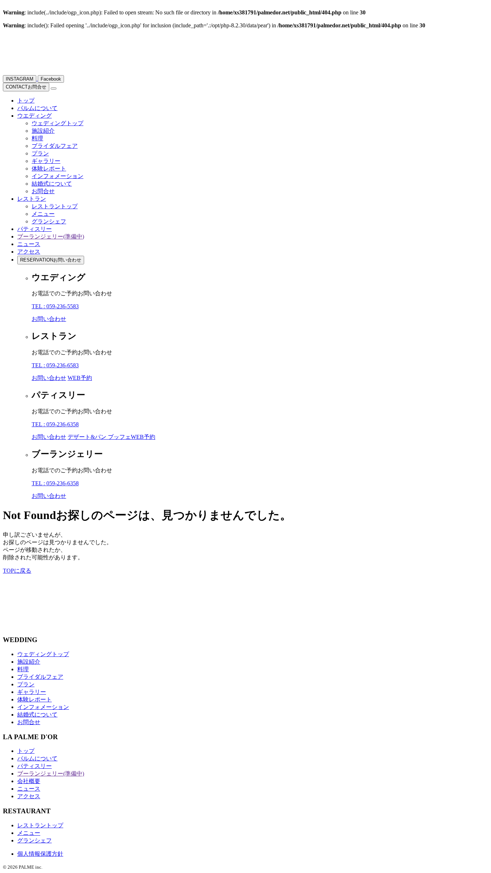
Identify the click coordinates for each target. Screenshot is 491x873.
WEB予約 (80, 378)
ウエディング (34, 116)
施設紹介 (43, 131)
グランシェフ (49, 221)
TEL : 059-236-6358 (55, 424)
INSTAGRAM (19, 79)
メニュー (43, 214)
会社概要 (28, 781)
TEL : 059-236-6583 (55, 365)
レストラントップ (55, 206)
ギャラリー (46, 161)
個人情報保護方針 (40, 854)
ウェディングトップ (57, 123)
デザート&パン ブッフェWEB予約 (111, 437)
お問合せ (26, 87)
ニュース (28, 244)
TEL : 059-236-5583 (55, 306)
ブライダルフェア (55, 146)
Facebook (51, 79)
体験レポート (49, 168)
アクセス (28, 252)
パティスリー (34, 229)
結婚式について (52, 184)
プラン (40, 153)
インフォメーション (57, 176)
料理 (37, 138)
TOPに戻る (17, 571)
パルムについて (37, 108)
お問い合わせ (50, 260)
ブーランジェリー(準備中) (50, 236)
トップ (26, 100)
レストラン (31, 199)
